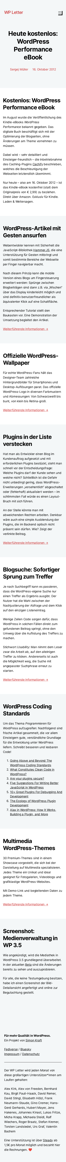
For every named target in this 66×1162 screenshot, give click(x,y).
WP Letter (13, 12)
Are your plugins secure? (27, 778)
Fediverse (11, 1049)
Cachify (38, 164)
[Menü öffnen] (60, 12)
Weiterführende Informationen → (25, 329)
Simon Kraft (34, 1040)
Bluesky (25, 1049)
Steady (48, 1140)
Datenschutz (31, 1054)
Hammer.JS (41, 250)
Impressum (11, 1054)
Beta (28, 964)
